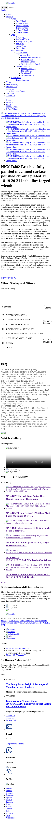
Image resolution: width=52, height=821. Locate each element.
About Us (10, 89)
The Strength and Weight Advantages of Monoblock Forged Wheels (27, 685)
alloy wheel (18, 623)
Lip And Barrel (17, 50)
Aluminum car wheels (33, 623)
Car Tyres (20, 37)
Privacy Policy (12, 720)
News (8, 82)
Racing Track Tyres (24, 41)
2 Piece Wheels (22, 32)
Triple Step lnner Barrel (30, 64)
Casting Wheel (22, 23)
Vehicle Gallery (12, 84)
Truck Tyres (21, 46)
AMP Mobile (14, 620)
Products (9, 16)
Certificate (10, 93)
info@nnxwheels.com (15, 744)
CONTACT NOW (8, 278)
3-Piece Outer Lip (23, 66)
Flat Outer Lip (27, 71)
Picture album (11, 87)
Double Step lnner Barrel (31, 57)
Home (8, 14)
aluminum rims (7, 623)
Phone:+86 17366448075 (16, 655)
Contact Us (10, 96)
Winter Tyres (21, 48)
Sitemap (4, 620)
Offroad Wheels (22, 26)
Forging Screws (22, 80)
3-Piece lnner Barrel (24, 55)
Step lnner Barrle (28, 62)
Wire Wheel (21, 21)
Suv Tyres (20, 44)
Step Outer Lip (27, 73)
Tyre (13, 35)
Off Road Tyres (22, 39)
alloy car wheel (41, 620)
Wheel (13, 19)
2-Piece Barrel (22, 53)
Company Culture (18, 91)
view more (5, 582)
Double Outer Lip (28, 69)
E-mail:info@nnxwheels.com (17, 648)
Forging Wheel (22, 28)
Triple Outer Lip (27, 75)
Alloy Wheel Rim (27, 620)
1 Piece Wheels (22, 30)
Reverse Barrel (27, 59)
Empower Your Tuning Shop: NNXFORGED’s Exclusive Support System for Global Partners (28, 704)
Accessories (16, 78)
